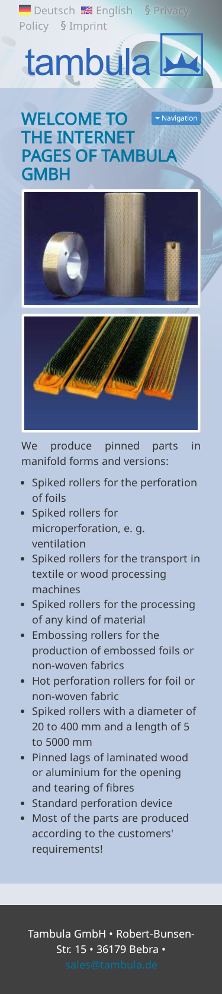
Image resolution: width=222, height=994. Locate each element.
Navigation (178, 118)
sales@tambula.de (111, 964)
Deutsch (54, 10)
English (114, 10)
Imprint (88, 25)
